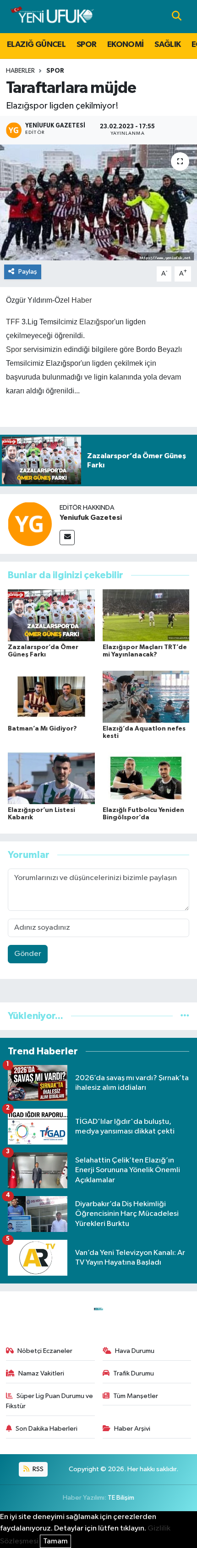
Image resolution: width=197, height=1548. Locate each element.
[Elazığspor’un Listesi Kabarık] (51, 778)
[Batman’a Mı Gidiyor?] (51, 697)
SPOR (87, 44)
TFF (13, 322)
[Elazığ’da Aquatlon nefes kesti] (146, 697)
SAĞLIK (167, 44)
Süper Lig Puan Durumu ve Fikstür (49, 1401)
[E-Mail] (67, 537)
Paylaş (27, 271)
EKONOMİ (125, 44)
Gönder (27, 954)
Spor (14, 349)
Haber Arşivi (132, 1428)
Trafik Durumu (133, 1373)
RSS (37, 1469)
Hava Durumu (134, 1350)
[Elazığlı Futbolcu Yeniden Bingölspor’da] (146, 778)
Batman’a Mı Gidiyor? (42, 728)
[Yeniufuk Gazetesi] (30, 524)
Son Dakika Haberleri (46, 1428)
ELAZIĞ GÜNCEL (36, 44)
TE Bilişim (121, 1497)
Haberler (20, 71)
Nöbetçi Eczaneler (44, 1350)
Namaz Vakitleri (41, 1373)
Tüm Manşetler (135, 1396)
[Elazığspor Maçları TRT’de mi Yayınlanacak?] (146, 615)
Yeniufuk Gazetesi (91, 517)
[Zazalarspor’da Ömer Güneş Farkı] (51, 615)
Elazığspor (96, 322)
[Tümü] (185, 1016)
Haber (81, 300)
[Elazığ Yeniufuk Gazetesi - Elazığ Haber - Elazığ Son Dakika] (52, 16)
